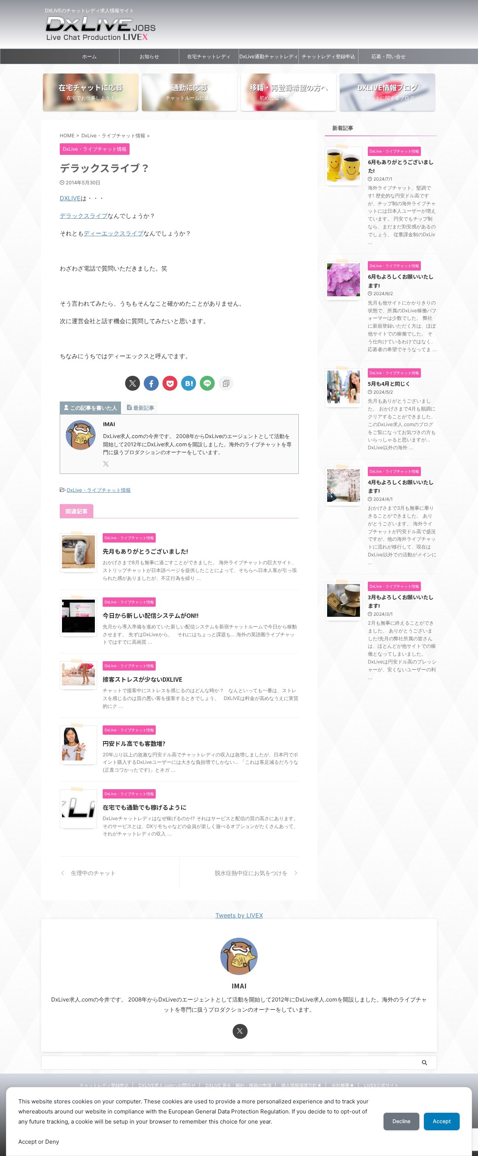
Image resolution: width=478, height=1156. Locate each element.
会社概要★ (343, 1085)
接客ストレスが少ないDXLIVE (143, 679)
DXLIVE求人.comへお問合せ (167, 1085)
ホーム (89, 56)
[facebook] (151, 383)
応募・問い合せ (389, 56)
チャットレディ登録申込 (328, 56)
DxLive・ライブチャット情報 (99, 490)
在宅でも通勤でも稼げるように (144, 807)
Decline (401, 1121)
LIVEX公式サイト (381, 1085)
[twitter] (132, 383)
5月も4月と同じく (389, 383)
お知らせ (149, 56)
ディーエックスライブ (113, 233)
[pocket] (169, 383)
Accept (442, 1121)
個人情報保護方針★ (301, 1085)
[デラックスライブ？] (188, 383)
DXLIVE (70, 198)
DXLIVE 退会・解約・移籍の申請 (238, 1085)
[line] (207, 383)
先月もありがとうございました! (145, 551)
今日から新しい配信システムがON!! (151, 615)
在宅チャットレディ (209, 56)
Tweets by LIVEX (239, 915)
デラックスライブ (84, 215)
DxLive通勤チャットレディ (268, 56)
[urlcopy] (225, 383)
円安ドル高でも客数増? (134, 743)
